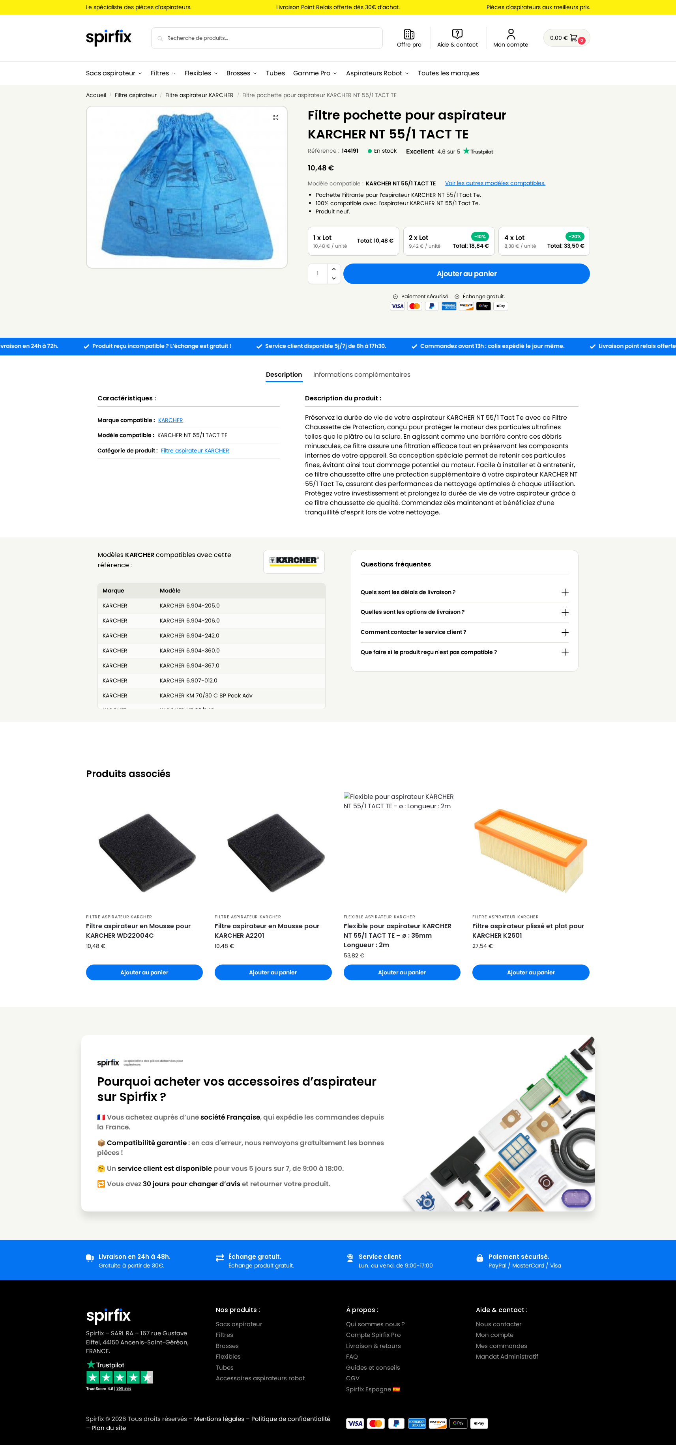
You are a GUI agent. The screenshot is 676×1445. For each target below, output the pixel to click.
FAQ (352, 1356)
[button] (566, 38)
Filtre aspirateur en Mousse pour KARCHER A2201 (267, 931)
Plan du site (109, 1428)
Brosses (227, 1346)
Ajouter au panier (467, 274)
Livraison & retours (373, 1346)
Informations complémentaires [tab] (361, 374)
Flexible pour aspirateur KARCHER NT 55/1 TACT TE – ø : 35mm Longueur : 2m (397, 936)
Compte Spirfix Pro (373, 1335)
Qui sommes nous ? (375, 1324)
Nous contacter (499, 1324)
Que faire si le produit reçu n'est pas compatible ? (429, 652)
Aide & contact (457, 45)
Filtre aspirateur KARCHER (199, 95)
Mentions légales (219, 1419)
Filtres (224, 1335)
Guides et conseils (373, 1367)
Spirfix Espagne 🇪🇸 (373, 1389)
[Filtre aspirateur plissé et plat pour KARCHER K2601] (531, 850)
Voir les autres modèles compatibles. (495, 183)
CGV (353, 1378)
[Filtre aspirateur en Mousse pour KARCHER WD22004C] (144, 850)
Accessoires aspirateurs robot (260, 1378)
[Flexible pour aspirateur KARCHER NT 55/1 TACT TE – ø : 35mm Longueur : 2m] (402, 850)
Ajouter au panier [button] (144, 972)
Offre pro (409, 45)
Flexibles (228, 1356)
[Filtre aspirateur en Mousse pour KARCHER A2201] (273, 850)
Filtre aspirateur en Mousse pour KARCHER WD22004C (138, 931)
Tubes (225, 1367)
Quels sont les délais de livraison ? (408, 592)
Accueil (96, 95)
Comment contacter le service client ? (413, 632)
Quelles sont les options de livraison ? (413, 612)
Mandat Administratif (507, 1356)
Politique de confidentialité (290, 1419)
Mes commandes (502, 1346)
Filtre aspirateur (136, 95)
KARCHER (170, 420)
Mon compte (510, 45)
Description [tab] (284, 374)
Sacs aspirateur (239, 1324)
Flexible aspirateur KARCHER (380, 917)
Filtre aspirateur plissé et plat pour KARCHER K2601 (528, 931)
